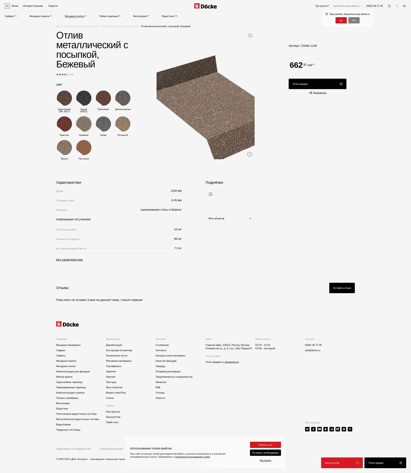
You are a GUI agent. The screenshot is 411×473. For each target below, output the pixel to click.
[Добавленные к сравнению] (389, 6)
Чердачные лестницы (68, 429)
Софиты (60, 355)
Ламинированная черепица (71, 387)
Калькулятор (332, 462)
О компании (162, 345)
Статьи (110, 398)
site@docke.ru (312, 350)
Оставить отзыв (342, 288)
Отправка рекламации (168, 371)
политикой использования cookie (192, 456)
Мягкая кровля (64, 376)
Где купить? (322, 6)
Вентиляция (140, 16)
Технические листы (116, 355)
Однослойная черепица (69, 382)
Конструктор (113, 411)
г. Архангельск (231, 362)
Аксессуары (92, 26)
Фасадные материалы (68, 345)
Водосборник (63, 424)
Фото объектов (114, 387)
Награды (160, 366)
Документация (114, 345)
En (404, 5)
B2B (158, 387)
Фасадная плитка (74, 16)
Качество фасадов (166, 360)
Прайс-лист (112, 422)
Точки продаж (300, 84)
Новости (160, 398)
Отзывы (160, 392)
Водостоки (168, 16)
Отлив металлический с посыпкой (120, 26)
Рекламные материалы (118, 360)
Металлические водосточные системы (77, 419)
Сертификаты (113, 366)
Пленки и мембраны (67, 398)
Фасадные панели (39, 16)
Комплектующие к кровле (70, 392)
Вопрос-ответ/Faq (116, 392)
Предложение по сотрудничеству (73, 449)
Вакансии (161, 382)
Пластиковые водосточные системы (76, 413)
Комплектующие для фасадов (73, 371)
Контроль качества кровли (170, 355)
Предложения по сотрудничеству (174, 376)
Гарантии (111, 371)
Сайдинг (9, 16)
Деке (58, 26)
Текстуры (111, 382)
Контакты (161, 350)
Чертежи (110, 376)
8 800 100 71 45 (313, 345)
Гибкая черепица (108, 16)
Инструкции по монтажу (119, 350)
